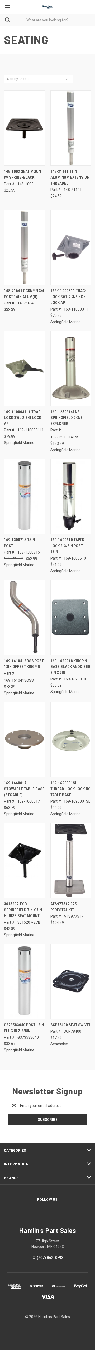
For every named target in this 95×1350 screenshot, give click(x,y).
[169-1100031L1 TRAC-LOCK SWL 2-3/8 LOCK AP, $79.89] (24, 368)
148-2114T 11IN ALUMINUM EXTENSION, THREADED (70, 177)
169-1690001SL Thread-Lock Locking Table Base (70, 789)
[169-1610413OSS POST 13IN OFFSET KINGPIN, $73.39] (24, 617)
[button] (47, 1329)
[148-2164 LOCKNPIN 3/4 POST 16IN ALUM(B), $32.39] (24, 247)
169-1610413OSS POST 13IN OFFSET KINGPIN (24, 664)
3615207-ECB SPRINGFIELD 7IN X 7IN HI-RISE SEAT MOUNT (23, 909)
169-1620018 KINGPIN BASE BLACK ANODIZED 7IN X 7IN (70, 667)
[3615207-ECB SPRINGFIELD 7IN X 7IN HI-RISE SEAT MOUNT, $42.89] (24, 860)
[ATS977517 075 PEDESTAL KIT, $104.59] (70, 860)
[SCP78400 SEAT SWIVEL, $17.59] (70, 981)
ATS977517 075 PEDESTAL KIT (63, 906)
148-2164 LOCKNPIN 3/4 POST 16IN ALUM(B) (24, 293)
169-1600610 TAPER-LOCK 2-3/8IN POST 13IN (68, 545)
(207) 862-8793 (50, 1257)
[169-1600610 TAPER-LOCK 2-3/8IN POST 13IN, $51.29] (70, 496)
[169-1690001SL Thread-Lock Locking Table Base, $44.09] (70, 739)
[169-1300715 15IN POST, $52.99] (24, 496)
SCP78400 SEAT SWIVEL (70, 1025)
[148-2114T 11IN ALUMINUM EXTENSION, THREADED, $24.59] (70, 128)
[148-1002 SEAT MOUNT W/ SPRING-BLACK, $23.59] (24, 128)
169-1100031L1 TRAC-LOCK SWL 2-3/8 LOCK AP (23, 417)
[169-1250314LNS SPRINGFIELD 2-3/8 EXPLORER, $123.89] (70, 368)
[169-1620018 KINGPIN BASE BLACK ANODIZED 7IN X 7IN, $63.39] (70, 617)
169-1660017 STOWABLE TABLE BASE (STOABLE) (24, 789)
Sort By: (13, 79)
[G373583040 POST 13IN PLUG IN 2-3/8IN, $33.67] (24, 981)
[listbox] (45, 79)
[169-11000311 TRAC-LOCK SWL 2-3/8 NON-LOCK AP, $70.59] (70, 247)
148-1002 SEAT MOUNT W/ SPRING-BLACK (23, 174)
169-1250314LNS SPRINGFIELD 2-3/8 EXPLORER (66, 417)
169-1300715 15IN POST (19, 542)
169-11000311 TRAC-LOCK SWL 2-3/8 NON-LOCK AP (68, 296)
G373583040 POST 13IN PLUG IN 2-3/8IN (24, 1028)
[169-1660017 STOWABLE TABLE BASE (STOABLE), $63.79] (24, 739)
